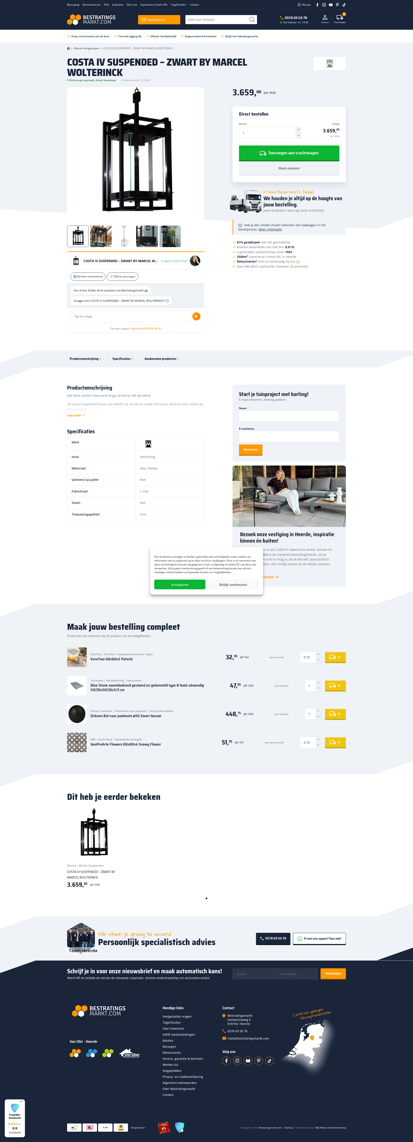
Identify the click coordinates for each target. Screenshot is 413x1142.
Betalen (168, 1040)
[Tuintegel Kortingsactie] (111, 851)
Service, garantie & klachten (183, 1059)
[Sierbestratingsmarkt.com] (107, 1053)
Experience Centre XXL (154, 4)
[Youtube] (329, 4)
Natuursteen (134, 680)
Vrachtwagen (340, 19)
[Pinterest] (336, 4)
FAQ (106, 4)
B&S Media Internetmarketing (331, 1127)
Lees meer (74, 415)
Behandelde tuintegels (128, 739)
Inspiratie (117, 4)
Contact (194, 4)
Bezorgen (169, 1047)
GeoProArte (105, 739)
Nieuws (306, 4)
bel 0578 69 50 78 (150, 328)
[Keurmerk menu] (21, 1101)
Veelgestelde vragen (177, 1016)
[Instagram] (322, 4)
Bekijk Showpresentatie (257, 577)
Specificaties (121, 358)
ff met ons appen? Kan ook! (322, 938)
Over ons (131, 4)
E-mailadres (246, 428)
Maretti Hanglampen (86, 48)
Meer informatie (270, 229)
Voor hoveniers (173, 1028)
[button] (15, 1118)
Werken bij (170, 1065)
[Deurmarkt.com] (91, 1053)
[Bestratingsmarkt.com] (75, 1053)
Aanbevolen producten (160, 358)
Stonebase (97, 680)
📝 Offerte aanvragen (122, 276)
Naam (243, 408)
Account (325, 22)
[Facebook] (316, 4)
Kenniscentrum (92, 4)
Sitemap (288, 1127)
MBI (93, 739)
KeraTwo (96, 654)
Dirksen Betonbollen (161, 711)
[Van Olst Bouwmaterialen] (129, 1053)
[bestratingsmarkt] (113, 1011)
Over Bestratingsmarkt (179, 1089)
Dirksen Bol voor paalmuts (130, 711)
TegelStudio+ (178, 4)
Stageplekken (172, 1071)
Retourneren (172, 1053)
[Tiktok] (269, 1061)
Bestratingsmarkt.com (270, 1127)
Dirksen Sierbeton (101, 711)
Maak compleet (289, 168)
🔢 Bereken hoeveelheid (88, 276)
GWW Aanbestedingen (179, 1034)
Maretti (71, 865)
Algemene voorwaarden (180, 1083)
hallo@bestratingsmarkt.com (248, 1038)
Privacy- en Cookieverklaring (183, 1077)
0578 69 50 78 (296, 17)
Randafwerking (115, 680)
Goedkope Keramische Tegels (135, 654)
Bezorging (73, 4)
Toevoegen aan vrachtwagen (293, 152)
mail (133, 328)
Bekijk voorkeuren (233, 584)
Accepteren (180, 584)
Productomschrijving (84, 358)
